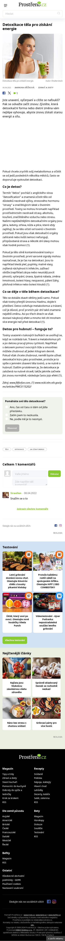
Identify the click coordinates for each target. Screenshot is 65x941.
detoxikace (19, 449)
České (5, 828)
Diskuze (38, 824)
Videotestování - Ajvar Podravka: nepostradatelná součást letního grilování (48, 622)
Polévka (38, 777)
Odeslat (54, 474)
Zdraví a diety (45, 87)
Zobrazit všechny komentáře (32, 508)
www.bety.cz (41, 915)
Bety (37, 811)
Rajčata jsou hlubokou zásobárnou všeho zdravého (17, 687)
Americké (7, 820)
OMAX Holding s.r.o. (23, 930)
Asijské (6, 816)
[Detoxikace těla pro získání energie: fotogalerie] (32, 56)
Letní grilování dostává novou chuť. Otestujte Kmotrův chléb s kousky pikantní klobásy (17, 581)
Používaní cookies (11, 883)
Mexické (6, 840)
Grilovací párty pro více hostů (46, 724)
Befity (6, 853)
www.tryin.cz (29, 915)
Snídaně (38, 774)
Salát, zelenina (42, 798)
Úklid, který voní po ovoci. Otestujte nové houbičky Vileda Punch (17, 621)
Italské (5, 836)
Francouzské (8, 832)
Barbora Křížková (24, 87)
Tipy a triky (8, 774)
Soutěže (38, 828)
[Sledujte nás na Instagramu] (60, 526)
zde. (32, 925)
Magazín (7, 768)
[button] (58, 13)
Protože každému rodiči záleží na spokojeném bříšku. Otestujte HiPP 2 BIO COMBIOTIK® (48, 581)
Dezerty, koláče (42, 794)
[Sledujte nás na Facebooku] (56, 526)
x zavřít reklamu (55, 938)
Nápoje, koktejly (42, 782)
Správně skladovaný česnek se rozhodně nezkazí (46, 686)
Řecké (5, 844)
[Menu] (5, 5)
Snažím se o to (19, 498)
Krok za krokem (10, 798)
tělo (7, 449)
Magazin (38, 816)
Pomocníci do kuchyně (14, 786)
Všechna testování (15, 640)
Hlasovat (12, 428)
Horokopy (39, 820)
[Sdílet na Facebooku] (4, 93)
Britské (6, 824)
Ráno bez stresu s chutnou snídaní (16, 724)
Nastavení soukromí (12, 887)
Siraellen (15, 493)
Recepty (39, 768)
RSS (4, 802)
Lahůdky (38, 790)
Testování (39, 832)
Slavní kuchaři (9, 782)
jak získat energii (37, 449)
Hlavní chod (40, 786)
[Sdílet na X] (9, 93)
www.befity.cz (54, 915)
